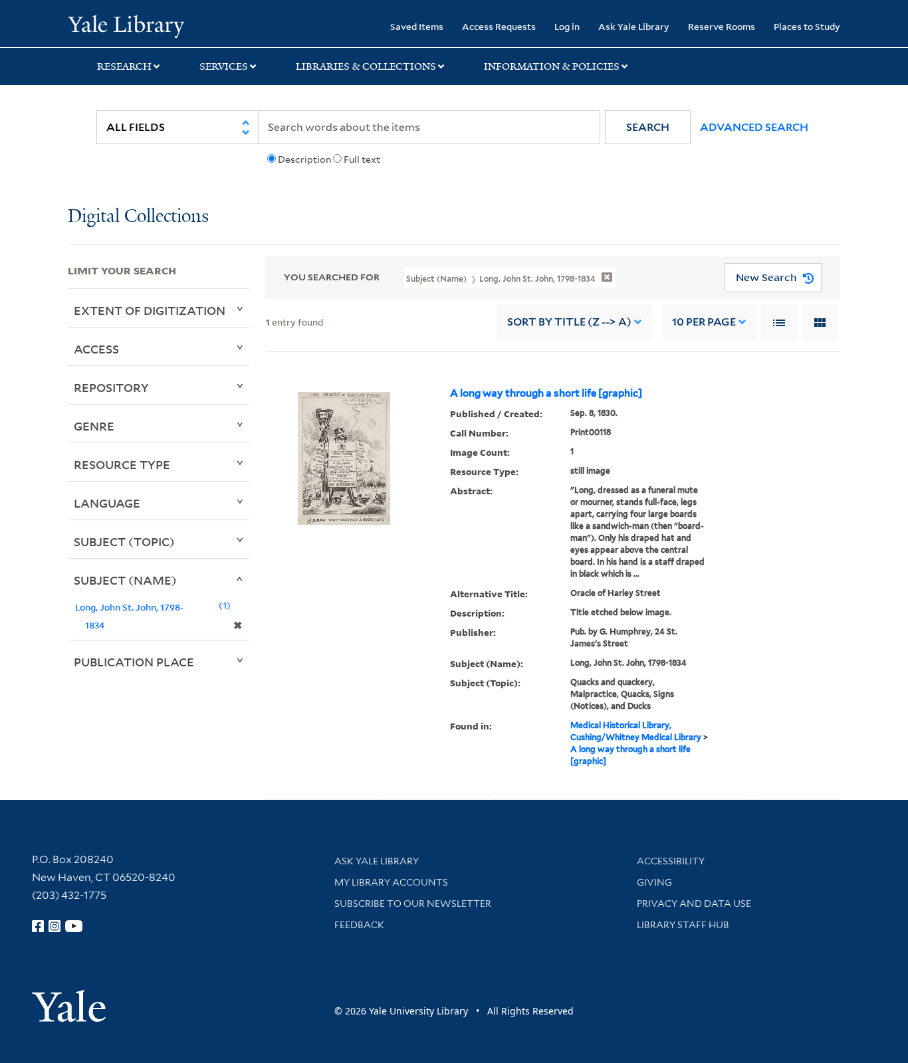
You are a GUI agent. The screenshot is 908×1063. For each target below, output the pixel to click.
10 (704, 322)
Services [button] (223, 66)
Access (96, 349)
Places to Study (807, 26)
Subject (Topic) (124, 541)
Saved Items (416, 26)
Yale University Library (125, 25)
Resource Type (122, 464)
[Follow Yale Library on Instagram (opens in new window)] (54, 926)
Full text (362, 159)
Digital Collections (138, 217)
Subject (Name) (125, 580)
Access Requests (499, 26)
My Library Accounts (391, 882)
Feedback (359, 924)
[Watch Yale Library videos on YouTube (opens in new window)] (73, 926)
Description (304, 159)
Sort (569, 322)
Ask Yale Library (633, 26)
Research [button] (124, 66)
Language (107, 503)
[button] (648, 127)
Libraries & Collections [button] (366, 66)
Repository (111, 387)
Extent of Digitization (149, 310)
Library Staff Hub (683, 924)
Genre (94, 426)
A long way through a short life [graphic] (546, 393)
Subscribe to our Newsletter (412, 903)
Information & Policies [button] (552, 66)
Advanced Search (754, 127)
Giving (654, 882)
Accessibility (671, 861)
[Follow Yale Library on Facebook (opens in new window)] (38, 926)
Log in (567, 26)
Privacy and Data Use (694, 903)
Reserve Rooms (721, 26)
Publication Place (134, 662)
